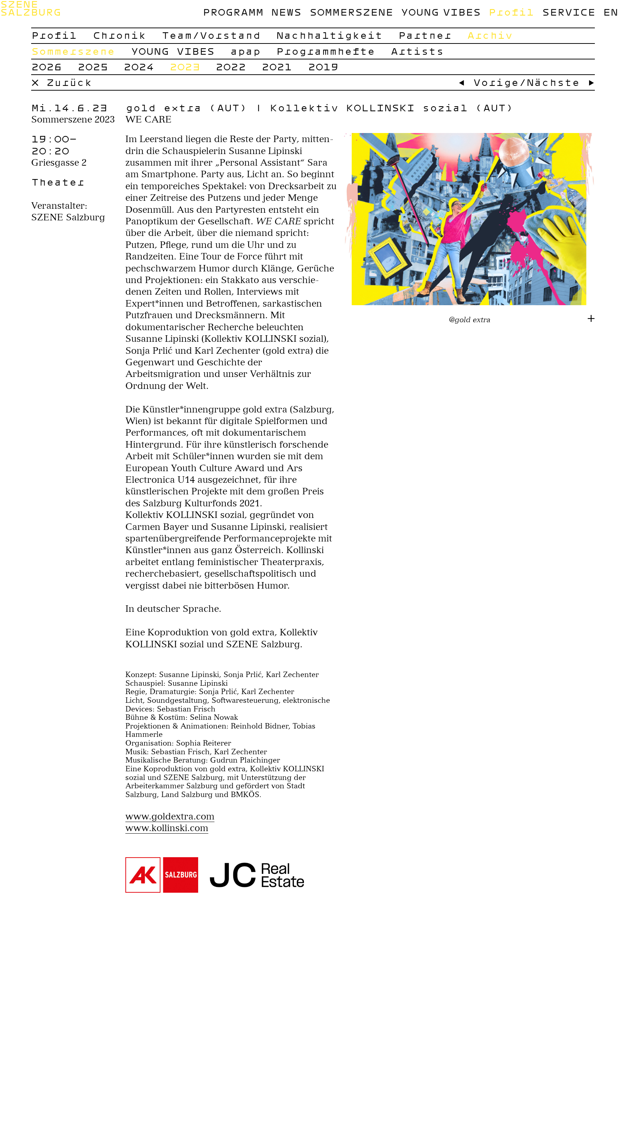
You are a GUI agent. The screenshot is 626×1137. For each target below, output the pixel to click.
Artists (417, 51)
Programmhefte (325, 51)
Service (568, 11)
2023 (185, 66)
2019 (323, 66)
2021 (277, 66)
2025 (93, 66)
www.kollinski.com (166, 827)
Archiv (490, 35)
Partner (424, 35)
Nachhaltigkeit (329, 35)
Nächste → (560, 82)
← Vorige (488, 82)
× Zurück (61, 82)
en (610, 11)
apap (245, 51)
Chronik (119, 35)
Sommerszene (351, 11)
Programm (233, 11)
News (286, 11)
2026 (46, 66)
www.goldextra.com (169, 816)
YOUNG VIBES (440, 11)
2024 (139, 66)
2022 (231, 66)
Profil (511, 11)
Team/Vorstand (211, 35)
